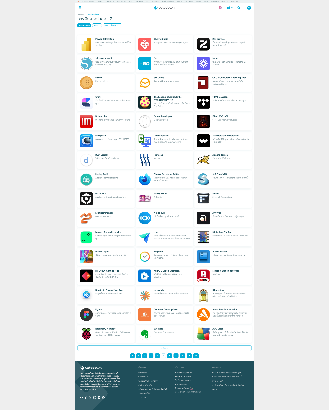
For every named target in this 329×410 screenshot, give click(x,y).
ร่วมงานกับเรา (143, 397)
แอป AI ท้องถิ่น (235, 1)
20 (196, 356)
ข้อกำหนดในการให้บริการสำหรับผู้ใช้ (226, 372)
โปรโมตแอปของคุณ (183, 380)
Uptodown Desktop (88, 1)
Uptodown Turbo (184, 388)
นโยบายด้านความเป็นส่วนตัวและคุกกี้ (227, 377)
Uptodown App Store (183, 372)
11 (189, 356)
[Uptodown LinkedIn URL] (98, 398)
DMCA (214, 389)
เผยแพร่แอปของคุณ (183, 376)
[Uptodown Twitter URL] (90, 398)
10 (182, 356)
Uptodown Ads (181, 384)
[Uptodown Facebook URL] (103, 398)
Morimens (155, 1)
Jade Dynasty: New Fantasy (219, 1)
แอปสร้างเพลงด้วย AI (168, 1)
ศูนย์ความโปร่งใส (145, 385)
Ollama (179, 1)
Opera (206, 1)
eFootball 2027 (121, 1)
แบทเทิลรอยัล (139, 1)
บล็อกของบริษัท (144, 393)
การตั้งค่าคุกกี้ (217, 381)
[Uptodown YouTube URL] (81, 398)
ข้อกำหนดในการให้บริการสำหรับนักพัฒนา (228, 385)
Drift (130, 1)
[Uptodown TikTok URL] (85, 398)
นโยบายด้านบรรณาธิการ (148, 381)
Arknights (101, 1)
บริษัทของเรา (143, 377)
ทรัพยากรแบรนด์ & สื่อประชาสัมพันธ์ (152, 389)
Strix (147, 1)
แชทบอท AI (110, 1)
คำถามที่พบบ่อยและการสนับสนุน (188, 392)
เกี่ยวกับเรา (142, 372)
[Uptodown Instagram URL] (94, 398)
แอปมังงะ (198, 1)
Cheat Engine (189, 1)
